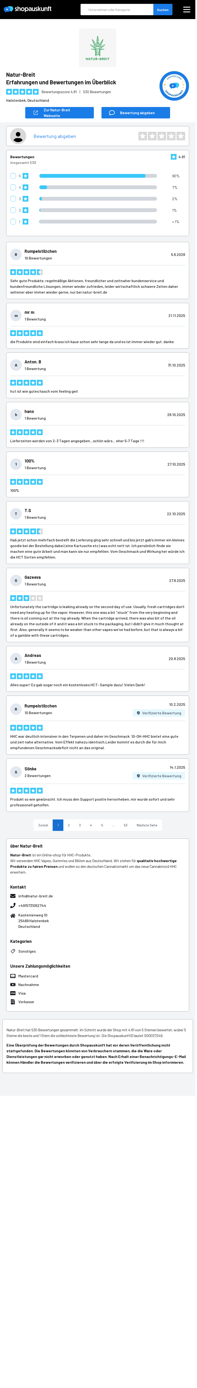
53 (125, 825)
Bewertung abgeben (55, 136)
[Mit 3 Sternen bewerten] (161, 136)
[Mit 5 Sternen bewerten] (181, 136)
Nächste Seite (147, 825)
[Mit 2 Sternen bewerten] (152, 136)
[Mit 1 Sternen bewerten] (142, 136)
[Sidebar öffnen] (186, 9)
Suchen (163, 10)
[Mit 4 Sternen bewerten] (171, 136)
